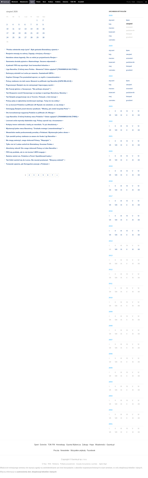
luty (110, 24)
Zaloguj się (140, 2)
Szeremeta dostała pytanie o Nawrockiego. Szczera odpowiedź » (31, 61)
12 (19, 29)
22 (37, 33)
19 (19, 33)
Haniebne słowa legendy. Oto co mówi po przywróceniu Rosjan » (31, 57)
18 (13, 33)
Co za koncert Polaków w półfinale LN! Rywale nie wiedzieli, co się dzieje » (35, 105)
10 (7, 29)
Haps (91, 445)
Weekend (15, 2)
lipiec (128, 20)
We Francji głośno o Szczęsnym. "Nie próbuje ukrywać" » (28, 89)
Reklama (55, 464)
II (115, 111)
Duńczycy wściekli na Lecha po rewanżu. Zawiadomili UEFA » (30, 73)
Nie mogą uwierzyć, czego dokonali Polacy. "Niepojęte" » (28, 140)
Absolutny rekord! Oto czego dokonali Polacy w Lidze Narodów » (31, 148)
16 (43, 29)
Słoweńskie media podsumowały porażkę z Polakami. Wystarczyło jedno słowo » (37, 132)
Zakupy (85, 445)
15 (37, 29)
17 (7, 33)
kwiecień (112, 32)
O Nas (44, 464)
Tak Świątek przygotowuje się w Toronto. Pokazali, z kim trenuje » (32, 97)
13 (25, 29)
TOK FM (73, 2)
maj (110, 36)
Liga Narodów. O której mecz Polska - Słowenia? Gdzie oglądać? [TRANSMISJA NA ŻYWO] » (42, 69)
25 (13, 37)
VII (110, 115)
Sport (32, 2)
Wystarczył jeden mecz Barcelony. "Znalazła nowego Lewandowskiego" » (35, 128)
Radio (133, 2)
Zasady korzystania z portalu (86, 464)
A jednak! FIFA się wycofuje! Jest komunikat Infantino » (28, 65)
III (121, 111)
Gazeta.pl (6, 2)
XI (133, 115)
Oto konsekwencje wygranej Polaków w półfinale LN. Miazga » (30, 113)
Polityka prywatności (67, 464)
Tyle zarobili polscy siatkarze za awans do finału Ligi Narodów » (31, 136)
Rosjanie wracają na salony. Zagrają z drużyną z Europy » (28, 53)
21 (31, 33)
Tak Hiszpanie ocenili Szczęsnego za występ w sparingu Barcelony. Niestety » (36, 93)
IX (121, 115)
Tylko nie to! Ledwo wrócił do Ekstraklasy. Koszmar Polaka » (30, 144)
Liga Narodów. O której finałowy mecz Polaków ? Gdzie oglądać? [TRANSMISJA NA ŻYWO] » (42, 117)
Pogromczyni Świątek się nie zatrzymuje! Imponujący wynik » (30, 85)
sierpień (129, 54)
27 (25, 37)
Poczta (129, 2)
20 (25, 33)
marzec (111, 28)
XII (139, 115)
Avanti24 (81, 2)
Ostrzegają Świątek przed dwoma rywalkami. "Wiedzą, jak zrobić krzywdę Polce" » (38, 109)
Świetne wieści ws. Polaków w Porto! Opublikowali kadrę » (29, 156)
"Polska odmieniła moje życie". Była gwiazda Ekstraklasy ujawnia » (32, 49)
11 (13, 29)
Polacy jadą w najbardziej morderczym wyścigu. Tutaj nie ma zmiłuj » (33, 101)
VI (138, 111)
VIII (116, 115)
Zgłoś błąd (103, 464)
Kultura (50, 2)
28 (31, 37)
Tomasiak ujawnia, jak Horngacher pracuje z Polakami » (28, 164)
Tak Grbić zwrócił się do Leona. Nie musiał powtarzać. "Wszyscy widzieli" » (35, 160)
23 (43, 33)
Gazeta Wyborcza (73, 445)
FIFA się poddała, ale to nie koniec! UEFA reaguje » (26, 152)
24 (7, 37)
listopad (129, 66)
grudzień (129, 70)
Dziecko (65, 2)
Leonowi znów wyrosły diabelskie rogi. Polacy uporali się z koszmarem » (34, 120)
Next (44, 2)
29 (37, 37)
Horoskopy (60, 445)
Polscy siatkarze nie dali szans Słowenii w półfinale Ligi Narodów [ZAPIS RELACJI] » (39, 81)
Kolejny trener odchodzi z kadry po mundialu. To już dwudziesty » (32, 124)
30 (43, 37)
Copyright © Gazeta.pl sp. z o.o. (74, 459)
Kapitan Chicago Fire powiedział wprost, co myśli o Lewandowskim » (33, 77)
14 (31, 29)
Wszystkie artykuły (78, 450)
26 (19, 37)
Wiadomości (24, 2)
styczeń (111, 20)
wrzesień (129, 58)
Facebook (91, 450)
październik (130, 62)
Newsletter (64, 450)
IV (127, 111)
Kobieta (57, 2)
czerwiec (112, 40)
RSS (49, 464)
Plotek (38, 2)
